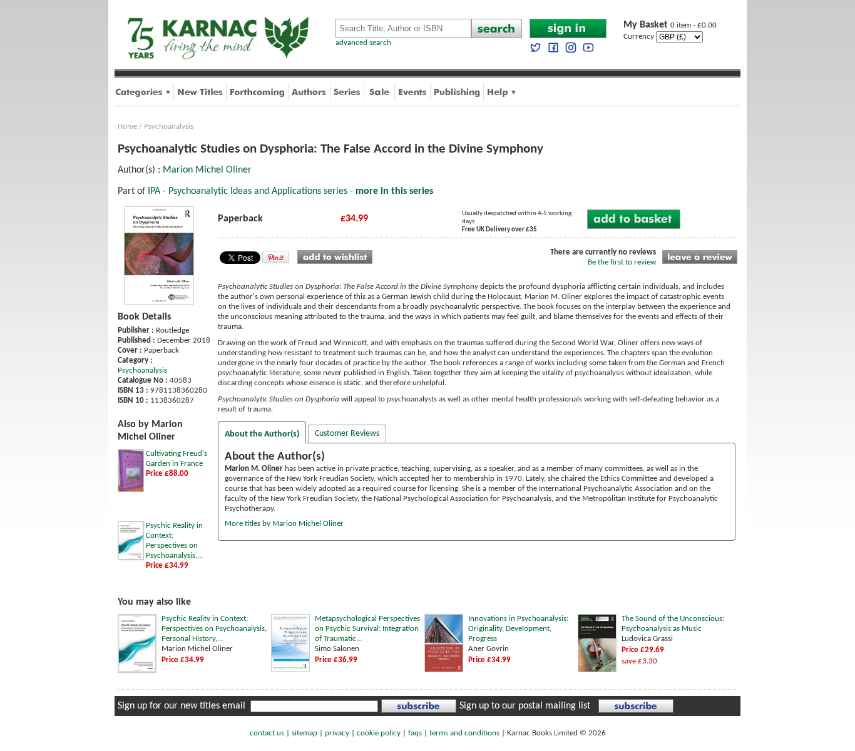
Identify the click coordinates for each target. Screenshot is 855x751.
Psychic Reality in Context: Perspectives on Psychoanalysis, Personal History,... (214, 629)
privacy (337, 733)
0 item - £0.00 (670, 25)
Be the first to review (622, 262)
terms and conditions (464, 733)
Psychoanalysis (168, 127)
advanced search (363, 43)
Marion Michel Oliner (207, 170)
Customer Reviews (347, 433)
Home (127, 127)
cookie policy (379, 733)
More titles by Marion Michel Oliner (284, 524)
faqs (415, 733)
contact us (267, 733)
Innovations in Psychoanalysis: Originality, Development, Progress (518, 629)
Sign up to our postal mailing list (524, 706)
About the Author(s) (262, 434)
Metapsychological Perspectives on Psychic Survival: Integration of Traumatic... (367, 629)
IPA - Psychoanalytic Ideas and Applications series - (290, 191)
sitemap (304, 733)
